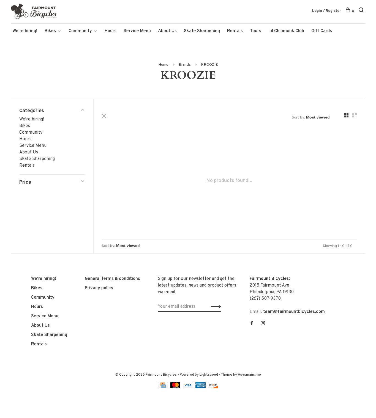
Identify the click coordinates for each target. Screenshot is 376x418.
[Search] (362, 11)
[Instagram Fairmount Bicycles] (263, 324)
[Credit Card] (163, 387)
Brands (185, 64)
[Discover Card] (213, 387)
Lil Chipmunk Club (286, 31)
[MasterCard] (176, 387)
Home (163, 64)
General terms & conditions (112, 279)
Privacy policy (99, 288)
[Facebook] (252, 324)
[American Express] (201, 387)
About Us (167, 31)
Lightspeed (209, 375)
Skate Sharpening (202, 31)
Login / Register (326, 11)
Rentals (235, 31)
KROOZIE (209, 64)
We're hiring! (24, 31)
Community (80, 31)
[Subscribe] (214, 307)
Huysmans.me (249, 375)
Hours (110, 31)
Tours (255, 31)
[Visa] (188, 387)
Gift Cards (321, 31)
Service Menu (137, 31)
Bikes (50, 31)
